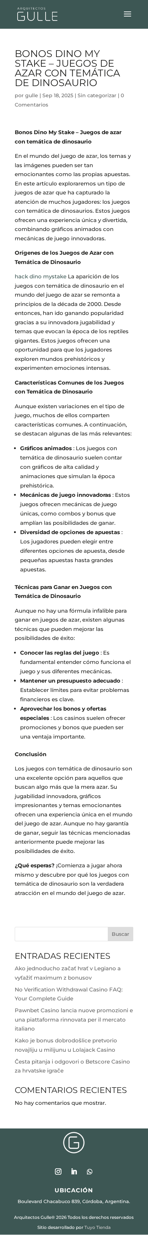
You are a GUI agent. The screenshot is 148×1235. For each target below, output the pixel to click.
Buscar (120, 934)
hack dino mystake (40, 276)
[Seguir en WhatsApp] (89, 1171)
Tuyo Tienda (97, 1227)
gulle (31, 95)
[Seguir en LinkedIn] (74, 1171)
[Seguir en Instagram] (58, 1171)
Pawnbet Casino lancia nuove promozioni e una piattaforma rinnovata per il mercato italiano (74, 1019)
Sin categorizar (97, 95)
